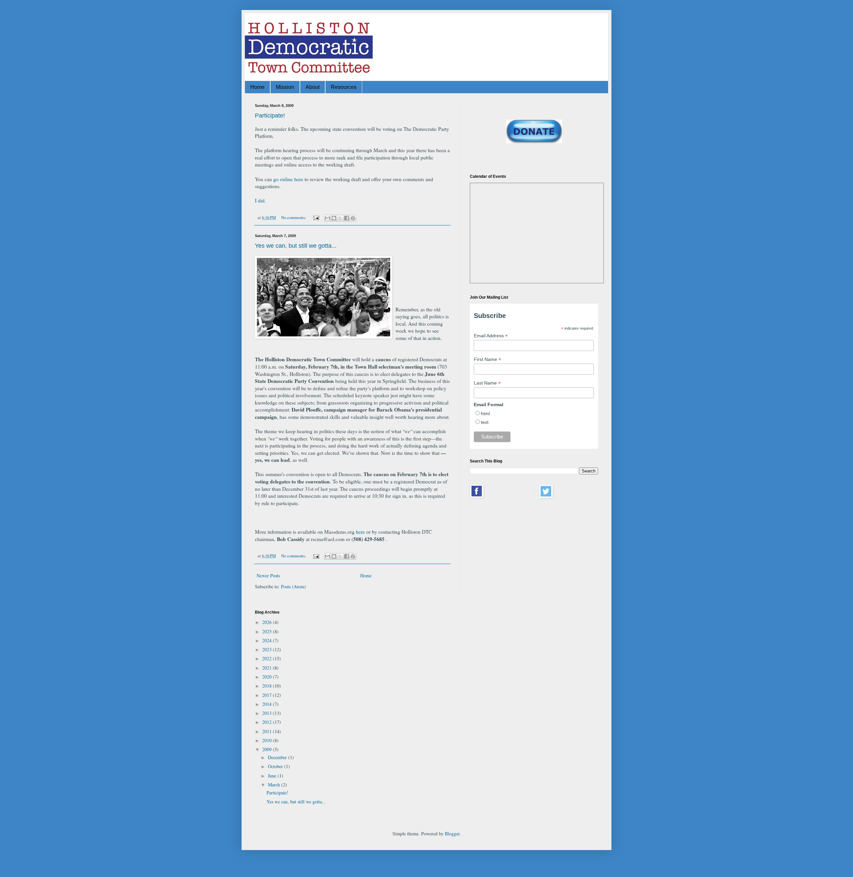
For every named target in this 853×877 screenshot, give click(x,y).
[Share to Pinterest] (353, 218)
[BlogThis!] (334, 218)
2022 (267, 658)
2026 (267, 622)
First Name (487, 359)
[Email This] (327, 218)
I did (260, 200)
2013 (267, 713)
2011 (267, 731)
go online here (288, 179)
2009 (267, 749)
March (274, 784)
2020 (267, 677)
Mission (285, 87)
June (273, 775)
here (360, 531)
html (485, 413)
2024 (267, 640)
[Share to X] (340, 218)
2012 (267, 722)
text (484, 422)
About (313, 87)
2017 (267, 695)
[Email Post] (315, 217)
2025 (267, 631)
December (278, 757)
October (276, 766)
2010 (267, 740)
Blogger (452, 833)
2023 (267, 649)
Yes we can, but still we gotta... (296, 245)
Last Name (487, 383)
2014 (267, 704)
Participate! (270, 115)
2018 (267, 686)
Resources (344, 87)
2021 (267, 668)
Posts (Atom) (293, 586)
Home (257, 87)
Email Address (491, 336)
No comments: (294, 217)
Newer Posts (268, 575)
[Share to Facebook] (346, 218)
